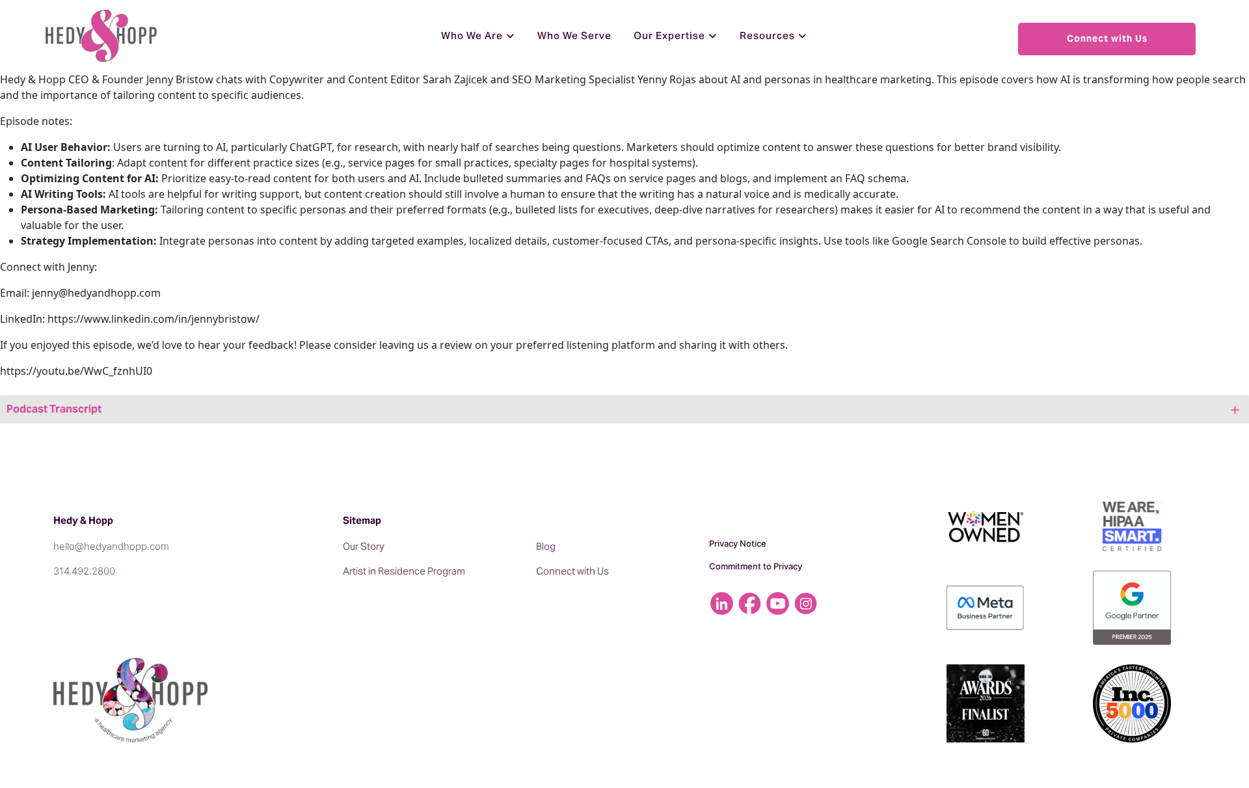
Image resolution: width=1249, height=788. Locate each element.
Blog (546, 546)
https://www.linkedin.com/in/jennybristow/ (153, 319)
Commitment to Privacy (755, 566)
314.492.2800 (84, 571)
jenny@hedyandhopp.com (96, 293)
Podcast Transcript (54, 409)
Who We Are (472, 35)
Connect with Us (1107, 38)
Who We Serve (574, 35)
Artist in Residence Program (404, 571)
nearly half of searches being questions (524, 147)
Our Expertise (669, 35)
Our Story (363, 546)
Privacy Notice (737, 543)
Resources (767, 35)
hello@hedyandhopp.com (111, 546)
